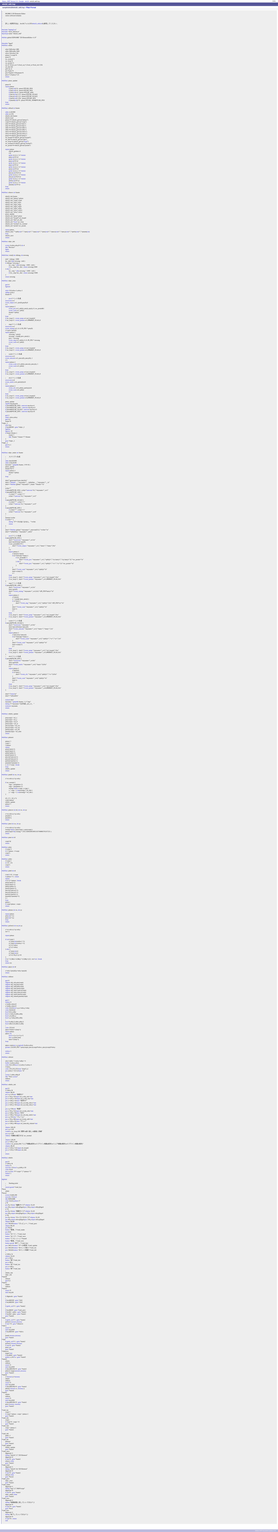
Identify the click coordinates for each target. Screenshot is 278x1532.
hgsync (7, 431)
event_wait (12, 310)
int (14, 255)
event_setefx (9, 382)
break (17, 765)
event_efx (12, 388)
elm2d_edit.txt (37, 23)
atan (15, 788)
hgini (7, 249)
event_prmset (20, 320)
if (9, 88)
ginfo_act (10, 1306)
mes (20, 1071)
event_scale (13, 364)
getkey (7, 1357)
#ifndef (13, 482)
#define (4, 37)
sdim (7, 112)
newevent (8, 300)
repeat (7, 86)
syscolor (8, 1167)
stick (6, 425)
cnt (14, 88)
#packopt (5, 33)
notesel (7, 700)
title (6, 247)
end (6, 1520)
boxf (14, 1008)
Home (4, 1)
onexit (7, 1187)
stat (31, 1096)
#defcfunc (5, 255)
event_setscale (10, 358)
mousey (19, 1322)
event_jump (20, 318)
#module (5, 43)
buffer (7, 1063)
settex (7, 417)
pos (10, 298)
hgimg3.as (12, 30)
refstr (12, 1461)
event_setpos (9, 302)
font (19, 1069)
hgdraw (7, 429)
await (7, 1290)
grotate (7, 1047)
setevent (24, 405)
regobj (7, 403)
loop (6, 102)
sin (18, 790)
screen (7, 245)
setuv (7, 290)
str (14, 108)
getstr (10, 155)
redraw (7, 1002)
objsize (7, 1092)
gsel (6, 284)
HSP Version (12, 1)
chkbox (7, 1135)
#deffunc (5, 45)
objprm (7, 982)
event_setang (9, 328)
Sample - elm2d (24, 1)
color (7, 1008)
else (8, 269)
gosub (12, 1187)
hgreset (7, 286)
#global (4, 1179)
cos (18, 792)
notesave (8, 706)
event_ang (12, 340)
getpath (15, 465)
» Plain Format (30, 7)
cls (22, 245)
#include (5, 30)
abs (13, 261)
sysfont (15, 1201)
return (7, 77)
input (17, 1096)
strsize (23, 155)
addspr (7, 292)
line (10, 1037)
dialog (11, 522)
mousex (13, 1322)
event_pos (12, 308)
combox (8, 1131)
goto (16, 427)
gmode (21, 1045)
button (15, 1223)
